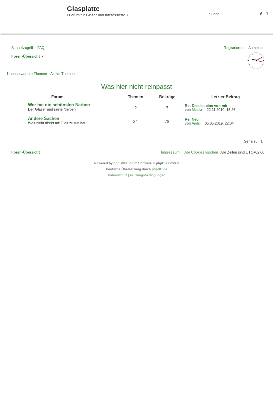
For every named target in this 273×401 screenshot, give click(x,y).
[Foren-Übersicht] (34, 16)
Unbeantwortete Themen (27, 74)
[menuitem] (40, 48)
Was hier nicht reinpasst (136, 86)
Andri (196, 123)
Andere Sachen (43, 118)
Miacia (197, 110)
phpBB (119, 163)
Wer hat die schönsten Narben (59, 104)
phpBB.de (159, 169)
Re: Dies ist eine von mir (206, 106)
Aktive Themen (62, 74)
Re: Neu (192, 119)
